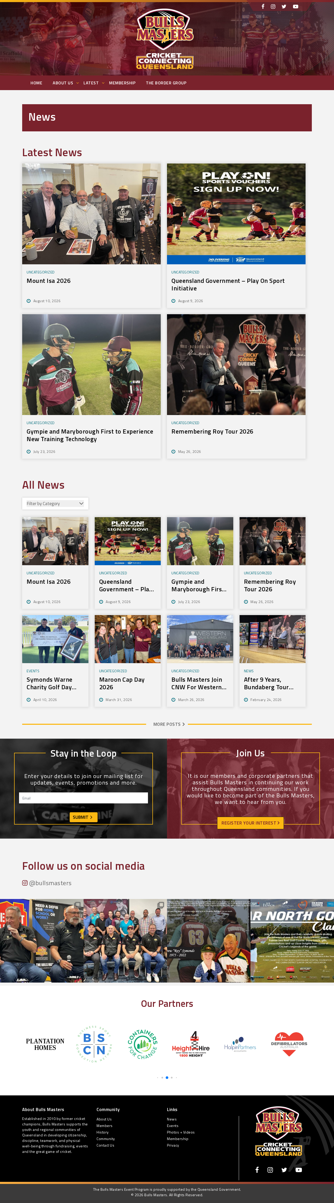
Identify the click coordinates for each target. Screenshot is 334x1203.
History (103, 1132)
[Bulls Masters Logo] (278, 1130)
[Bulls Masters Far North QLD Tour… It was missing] (42, 941)
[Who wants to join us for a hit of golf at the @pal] (292, 941)
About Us (63, 83)
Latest (91, 83)
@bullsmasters (50, 882)
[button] (157, 1077)
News (172, 1119)
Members (105, 1125)
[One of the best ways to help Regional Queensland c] (125, 941)
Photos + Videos (181, 1132)
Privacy (173, 1145)
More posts (167, 724)
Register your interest (250, 823)
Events (172, 1125)
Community (106, 1138)
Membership (122, 83)
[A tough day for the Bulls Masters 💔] (208, 941)
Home (36, 83)
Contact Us (105, 1145)
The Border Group (166, 83)
